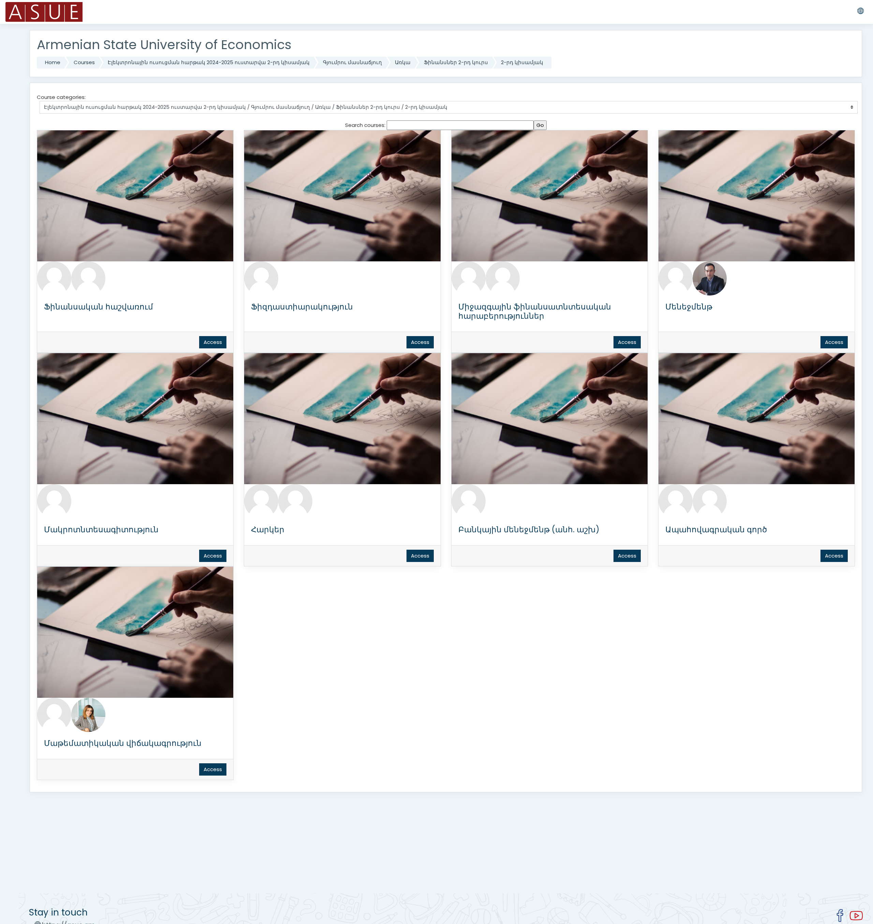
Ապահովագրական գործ (716, 529)
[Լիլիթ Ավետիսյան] (469, 500)
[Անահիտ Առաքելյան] (261, 500)
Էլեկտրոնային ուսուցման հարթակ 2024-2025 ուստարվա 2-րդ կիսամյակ (209, 62)
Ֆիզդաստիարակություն (302, 306)
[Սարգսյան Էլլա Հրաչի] (54, 714)
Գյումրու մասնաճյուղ (352, 62)
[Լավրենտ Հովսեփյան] (295, 500)
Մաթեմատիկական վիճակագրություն (123, 743)
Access (213, 342)
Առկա (403, 62)
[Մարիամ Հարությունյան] (676, 277)
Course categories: (61, 97)
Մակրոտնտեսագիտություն (101, 529)
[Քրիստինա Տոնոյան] (503, 277)
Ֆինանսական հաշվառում (98, 306)
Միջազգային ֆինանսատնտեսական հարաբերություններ (534, 311)
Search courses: (366, 125)
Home (52, 62)
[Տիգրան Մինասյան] (88, 277)
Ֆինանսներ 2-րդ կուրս (456, 62)
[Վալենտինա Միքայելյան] (676, 500)
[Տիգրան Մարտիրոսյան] (710, 277)
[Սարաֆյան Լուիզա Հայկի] (54, 277)
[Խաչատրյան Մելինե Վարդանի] (88, 714)
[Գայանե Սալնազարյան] (469, 277)
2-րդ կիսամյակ (522, 62)
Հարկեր (267, 529)
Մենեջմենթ (688, 306)
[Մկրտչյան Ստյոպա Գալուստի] (261, 277)
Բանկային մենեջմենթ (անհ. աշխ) (529, 529)
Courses (84, 62)
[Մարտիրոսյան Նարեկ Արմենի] (54, 500)
